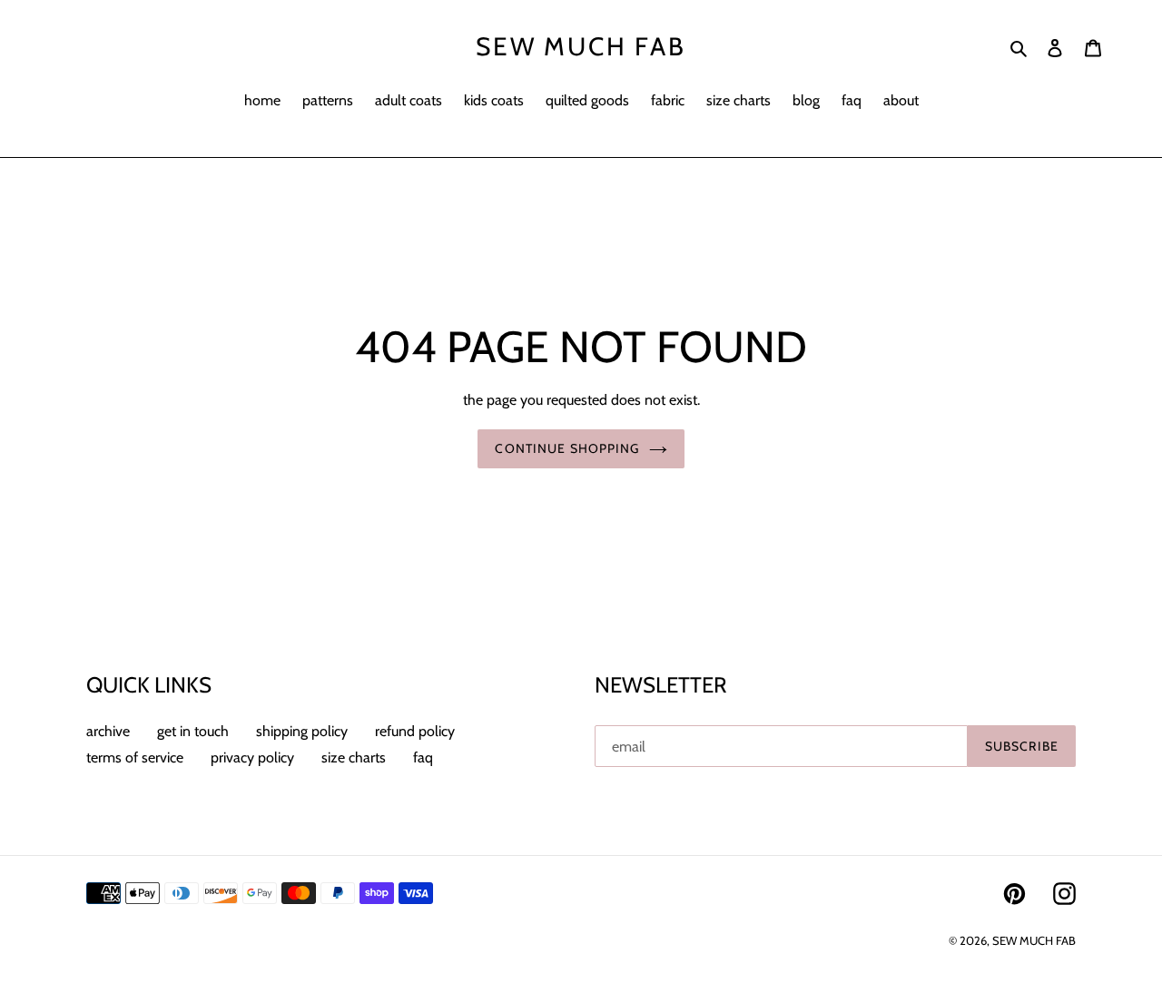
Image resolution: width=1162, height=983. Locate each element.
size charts (353, 757)
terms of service (134, 757)
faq (423, 757)
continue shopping (567, 448)
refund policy (415, 731)
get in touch (193, 731)
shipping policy (302, 731)
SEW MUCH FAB (581, 47)
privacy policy (252, 757)
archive (108, 731)
